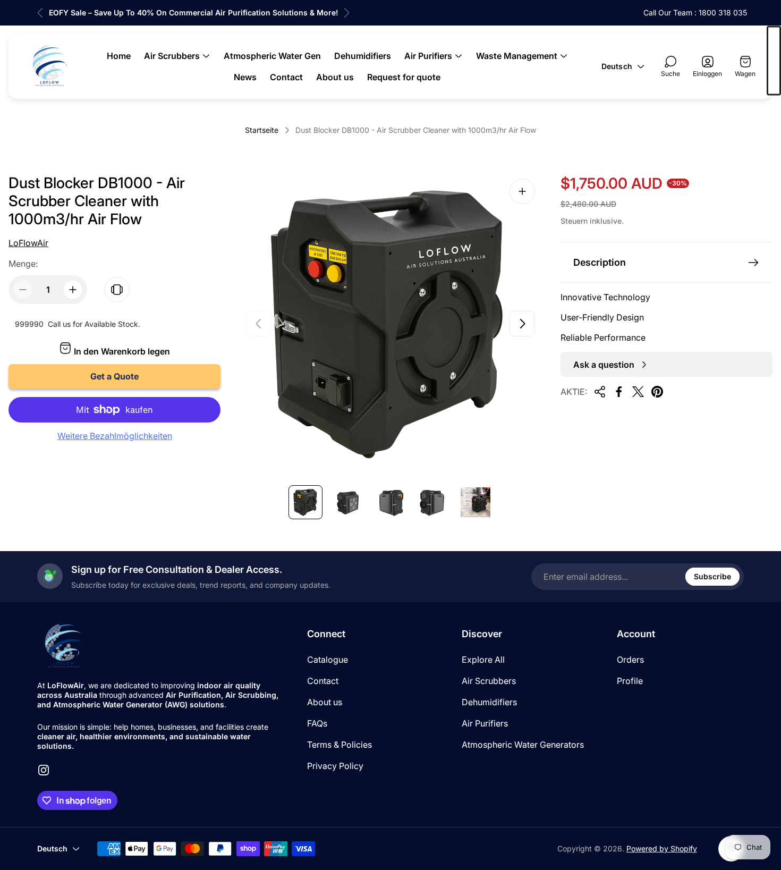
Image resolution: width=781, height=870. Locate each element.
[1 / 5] (305, 502)
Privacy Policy (335, 766)
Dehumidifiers (489, 702)
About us (324, 702)
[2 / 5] (348, 502)
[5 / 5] (476, 502)
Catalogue (327, 659)
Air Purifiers (485, 723)
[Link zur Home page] (63, 645)
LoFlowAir (28, 243)
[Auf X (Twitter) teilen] (638, 391)
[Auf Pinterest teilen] (657, 391)
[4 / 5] (433, 502)
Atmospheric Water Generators (523, 744)
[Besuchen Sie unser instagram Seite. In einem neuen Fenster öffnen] (43, 770)
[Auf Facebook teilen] (619, 391)
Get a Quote (114, 376)
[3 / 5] (390, 502)
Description (599, 262)
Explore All (483, 659)
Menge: (23, 263)
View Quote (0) (773, 61)
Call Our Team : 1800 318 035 (695, 12)
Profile (630, 680)
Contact (322, 680)
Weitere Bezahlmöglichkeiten (114, 436)
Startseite (261, 129)
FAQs (317, 723)
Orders (630, 659)
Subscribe (712, 576)
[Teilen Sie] (599, 391)
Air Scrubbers (489, 680)
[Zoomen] (522, 191)
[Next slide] (346, 12)
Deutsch (616, 66)
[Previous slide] (40, 12)
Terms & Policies (339, 744)
